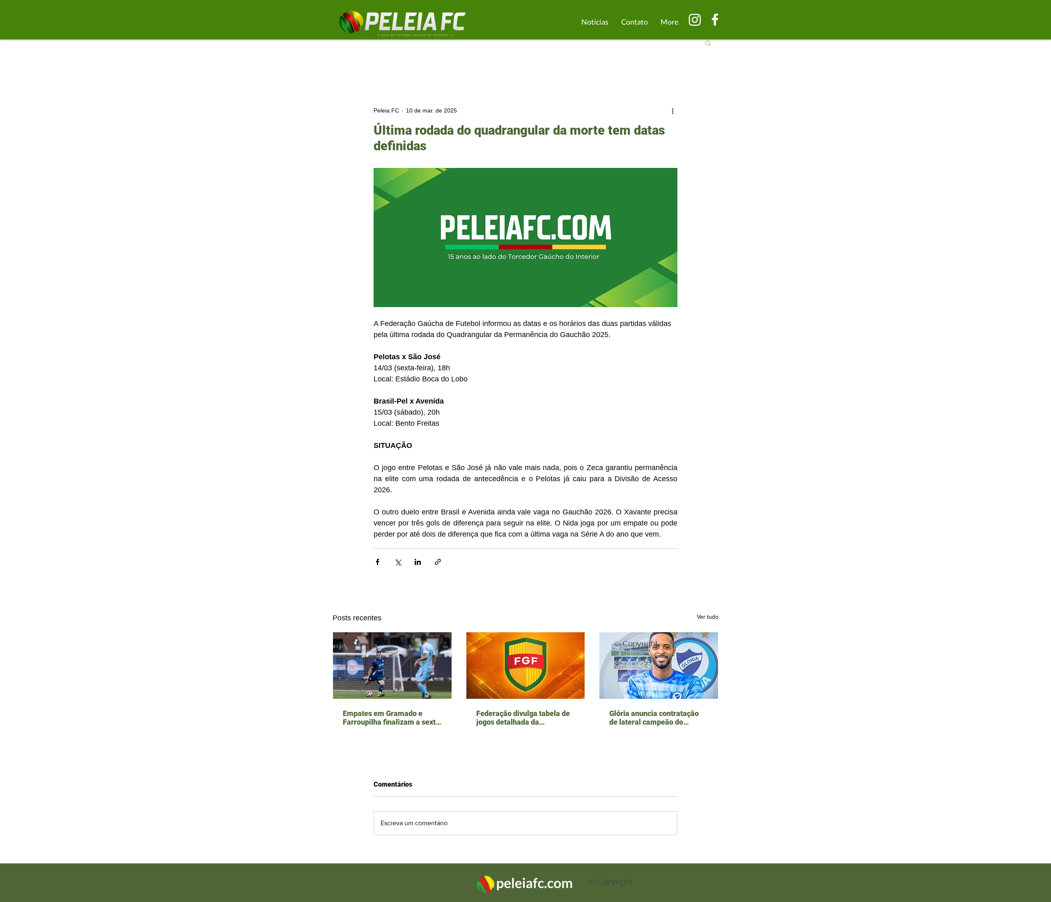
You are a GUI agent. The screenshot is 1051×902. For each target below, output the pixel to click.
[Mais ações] (672, 110)
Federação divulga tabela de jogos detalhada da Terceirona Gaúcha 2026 (523, 717)
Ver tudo (707, 616)
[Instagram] (695, 19)
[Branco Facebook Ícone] (715, 19)
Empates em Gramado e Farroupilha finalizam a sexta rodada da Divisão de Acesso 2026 (391, 717)
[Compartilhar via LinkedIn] (418, 562)
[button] (708, 42)
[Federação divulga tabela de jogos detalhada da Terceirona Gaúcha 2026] (525, 665)
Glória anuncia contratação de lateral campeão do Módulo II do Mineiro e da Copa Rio (654, 717)
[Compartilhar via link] (438, 562)
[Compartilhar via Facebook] (377, 562)
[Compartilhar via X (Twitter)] (398, 562)
